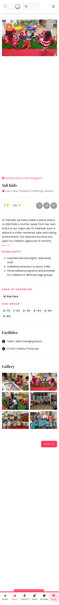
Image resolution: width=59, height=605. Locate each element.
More (6, 245)
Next (47, 444)
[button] (29, 168)
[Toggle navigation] (53, 6)
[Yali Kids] (29, 37)
